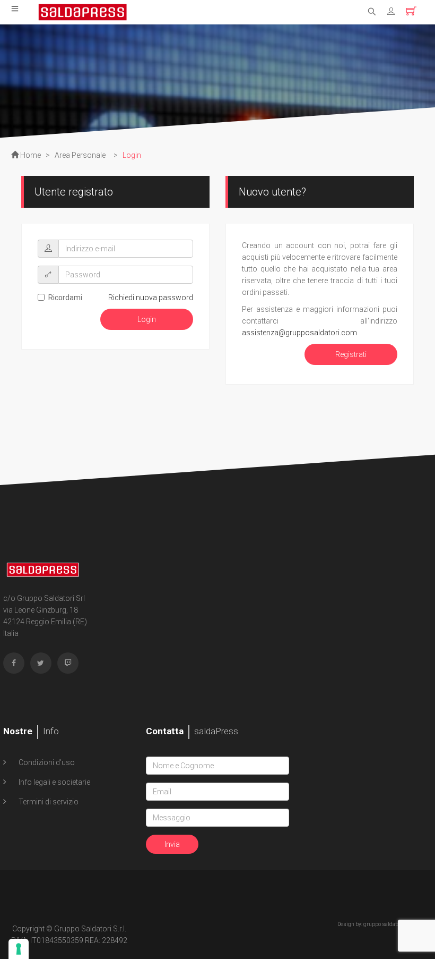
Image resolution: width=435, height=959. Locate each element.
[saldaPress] (82, 11)
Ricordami (65, 297)
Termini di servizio (48, 801)
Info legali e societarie (53, 782)
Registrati (351, 354)
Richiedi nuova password (150, 297)
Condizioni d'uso (46, 762)
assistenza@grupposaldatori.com (299, 332)
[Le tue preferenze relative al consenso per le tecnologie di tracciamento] (18, 949)
